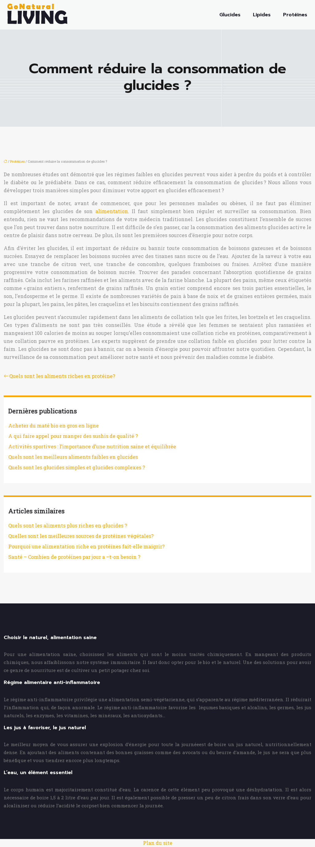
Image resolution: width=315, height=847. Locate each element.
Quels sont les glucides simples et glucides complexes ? (76, 467)
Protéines (295, 14)
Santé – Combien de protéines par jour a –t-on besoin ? (74, 557)
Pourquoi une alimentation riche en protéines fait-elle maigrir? (86, 546)
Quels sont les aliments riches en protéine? (62, 376)
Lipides (262, 14)
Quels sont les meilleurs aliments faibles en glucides (73, 457)
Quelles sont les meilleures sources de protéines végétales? (81, 536)
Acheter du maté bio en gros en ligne (53, 425)
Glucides (230, 14)
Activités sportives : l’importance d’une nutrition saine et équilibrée (92, 446)
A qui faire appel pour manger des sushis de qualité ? (73, 436)
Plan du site (157, 843)
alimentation (111, 211)
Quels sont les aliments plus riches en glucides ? (67, 525)
